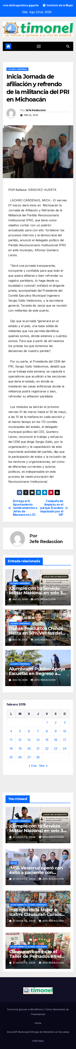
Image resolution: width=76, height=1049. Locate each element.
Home (38, 1022)
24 (65, 748)
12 (19, 740)
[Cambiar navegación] (39, 46)
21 (38, 748)
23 (55, 748)
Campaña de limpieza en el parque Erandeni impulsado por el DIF (51, 507)
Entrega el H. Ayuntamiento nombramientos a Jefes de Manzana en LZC (25, 507)
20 (29, 748)
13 (28, 740)
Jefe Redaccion (36, 110)
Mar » (43, 766)
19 (20, 748)
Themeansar (38, 1014)
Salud (13, 863)
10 (64, 731)
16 (55, 740)
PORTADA (38, 1040)
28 (38, 757)
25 (11, 757)
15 (46, 740)
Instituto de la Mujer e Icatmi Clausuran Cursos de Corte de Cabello (35, 914)
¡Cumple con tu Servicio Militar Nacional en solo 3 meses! (36, 593)
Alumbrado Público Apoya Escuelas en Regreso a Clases (37, 673)
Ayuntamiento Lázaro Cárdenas (28, 905)
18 (11, 748)
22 (47, 748)
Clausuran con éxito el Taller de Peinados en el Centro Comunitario (35, 956)
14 (38, 740)
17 (64, 740)
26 (20, 757)
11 (11, 740)
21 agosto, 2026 (24, 837)
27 (29, 757)
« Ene (33, 766)
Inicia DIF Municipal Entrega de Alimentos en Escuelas (38, 1031)
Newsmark (59, 1009)
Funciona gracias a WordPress (25, 1009)
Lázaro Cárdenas (17, 69)
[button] (67, 46)
